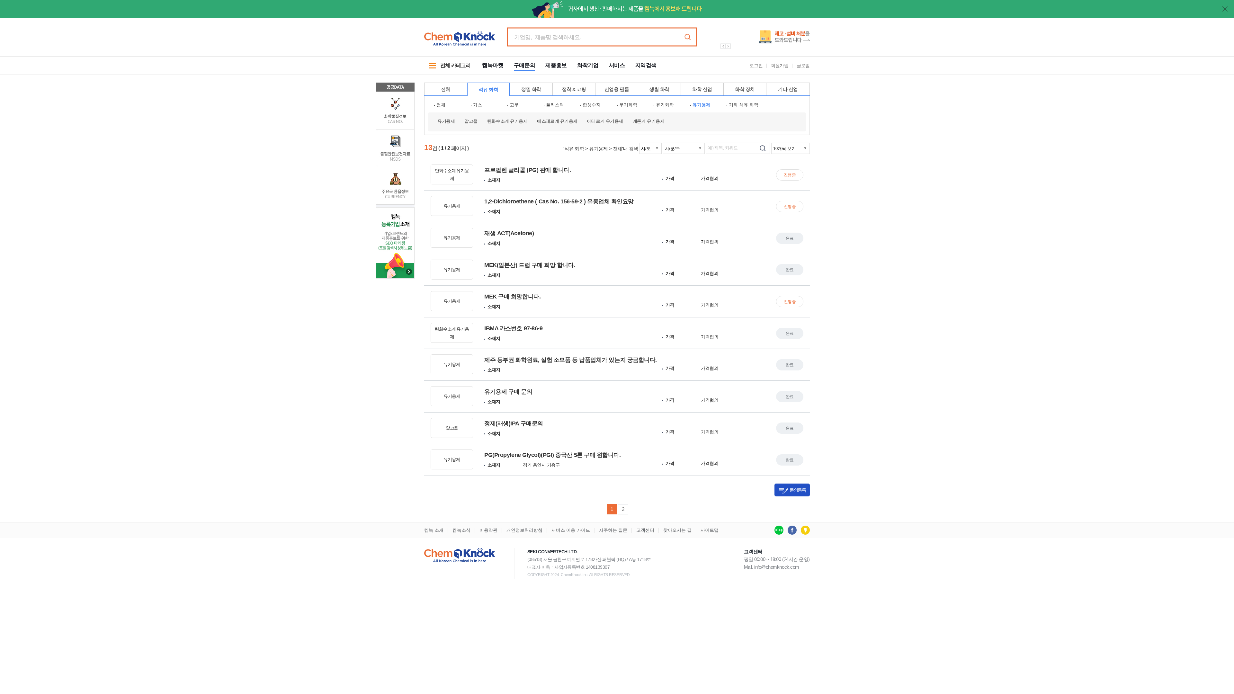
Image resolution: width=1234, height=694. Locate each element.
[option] (761, 39)
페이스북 (792, 530)
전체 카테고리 (447, 69)
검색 (687, 37)
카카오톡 (805, 530)
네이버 (778, 530)
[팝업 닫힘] (1225, 9)
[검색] (762, 148)
